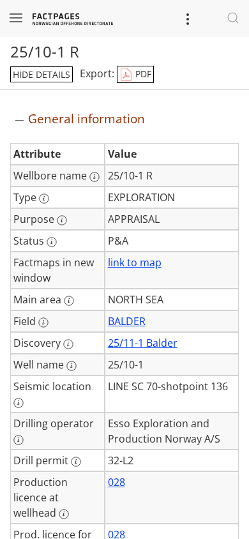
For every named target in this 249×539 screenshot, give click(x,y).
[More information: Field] (43, 322)
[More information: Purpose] (62, 220)
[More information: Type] (44, 199)
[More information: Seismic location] (18, 403)
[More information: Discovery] (68, 344)
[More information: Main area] (69, 301)
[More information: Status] (52, 242)
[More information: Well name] (71, 366)
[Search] (233, 18)
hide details (41, 74)
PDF (142, 74)
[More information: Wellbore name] (94, 177)
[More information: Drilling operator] (18, 440)
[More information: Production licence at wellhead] (64, 514)
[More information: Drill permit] (76, 462)
